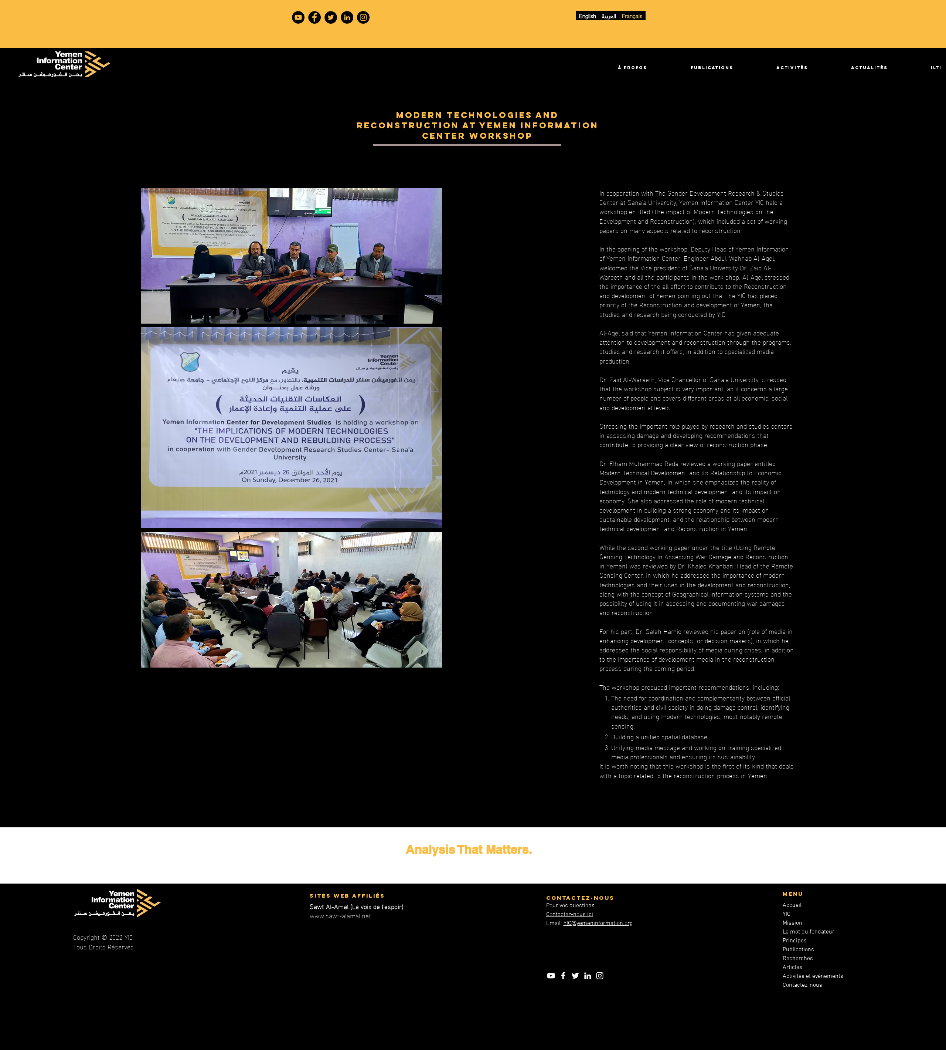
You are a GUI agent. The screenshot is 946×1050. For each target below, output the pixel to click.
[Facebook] (314, 17)
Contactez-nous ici (569, 914)
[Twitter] (330, 17)
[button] (616, 68)
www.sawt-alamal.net (340, 915)
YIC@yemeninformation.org (598, 923)
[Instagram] (363, 17)
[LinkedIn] (347, 17)
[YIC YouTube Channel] (298, 17)
